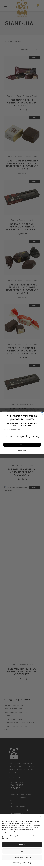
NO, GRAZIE (22, 450)
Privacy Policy (26, 863)
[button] (40, 817)
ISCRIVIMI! (22, 445)
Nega (22, 851)
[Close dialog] (42, 413)
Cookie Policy (16, 863)
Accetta (22, 845)
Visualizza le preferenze (22, 857)
